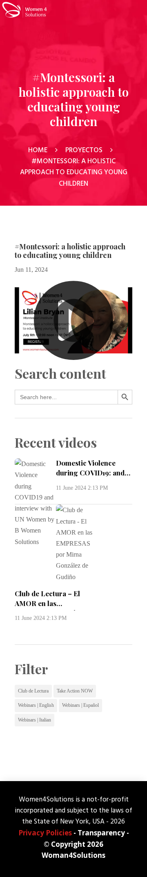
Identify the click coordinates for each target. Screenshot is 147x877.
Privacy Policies (45, 832)
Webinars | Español (80, 705)
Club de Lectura (33, 691)
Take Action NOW (75, 691)
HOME (37, 150)
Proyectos (83, 150)
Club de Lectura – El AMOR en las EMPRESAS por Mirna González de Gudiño (51, 608)
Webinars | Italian (34, 720)
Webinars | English (36, 705)
